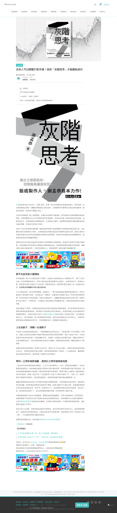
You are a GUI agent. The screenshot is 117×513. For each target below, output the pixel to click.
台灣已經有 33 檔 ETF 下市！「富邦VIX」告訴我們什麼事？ (41, 437)
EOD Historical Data (48, 492)
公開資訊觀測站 (57, 492)
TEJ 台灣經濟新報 (37, 492)
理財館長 (21, 424)
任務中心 (102, 11)
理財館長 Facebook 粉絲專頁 (49, 419)
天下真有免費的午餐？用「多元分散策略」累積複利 (38, 433)
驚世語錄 (73, 11)
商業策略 (53, 11)
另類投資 (83, 11)
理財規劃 (44, 11)
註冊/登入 (107, 4)
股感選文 (25, 80)
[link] (50, 260)
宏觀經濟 (63, 11)
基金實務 (24, 11)
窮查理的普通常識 (26, 401)
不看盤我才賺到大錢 (48, 314)
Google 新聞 (43, 442)
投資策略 (34, 11)
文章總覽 (93, 11)
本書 (17, 205)
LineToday (33, 442)
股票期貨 (14, 11)
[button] (43, 266)
